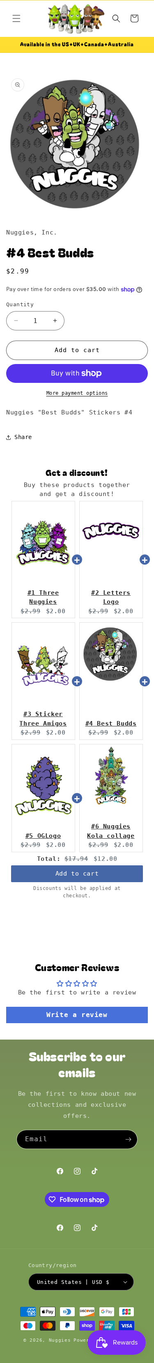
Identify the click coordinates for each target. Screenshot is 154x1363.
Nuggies (60, 1340)
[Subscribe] (128, 1139)
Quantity (20, 304)
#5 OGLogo (43, 836)
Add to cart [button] (77, 873)
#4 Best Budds (111, 723)
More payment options (77, 393)
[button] (16, 18)
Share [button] (23, 437)
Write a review (76, 1015)
